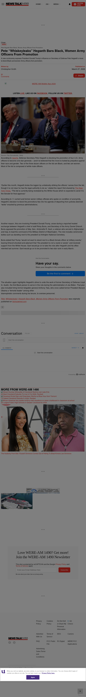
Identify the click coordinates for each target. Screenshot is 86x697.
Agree (33, 677)
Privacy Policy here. (48, 673)
